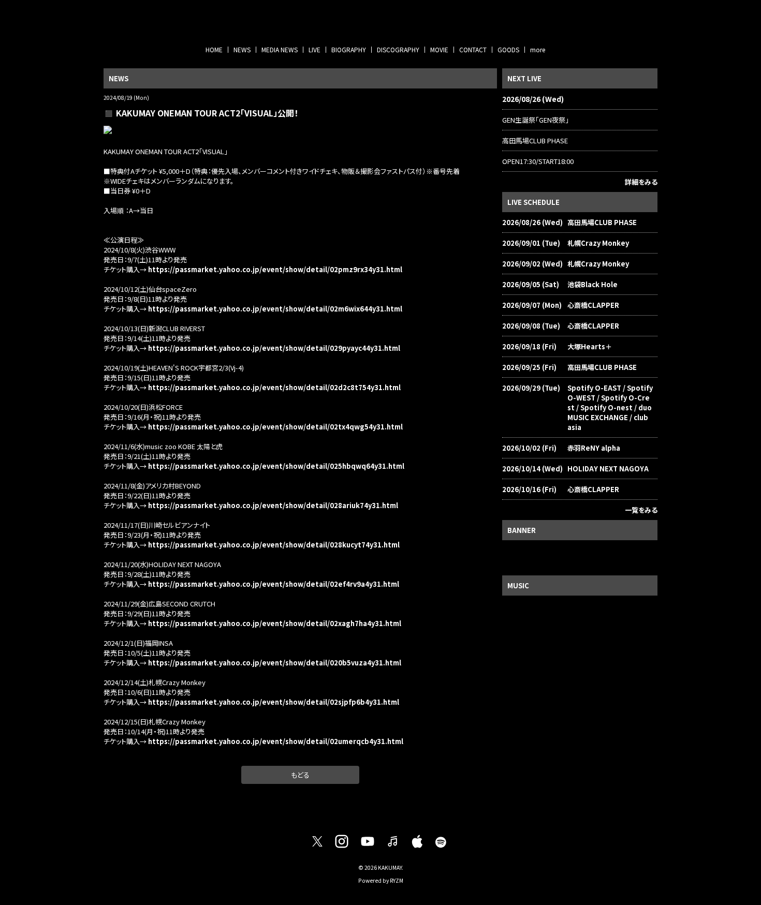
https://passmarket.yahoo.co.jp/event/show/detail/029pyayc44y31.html (274, 348)
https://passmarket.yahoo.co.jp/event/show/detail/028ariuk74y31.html (273, 505)
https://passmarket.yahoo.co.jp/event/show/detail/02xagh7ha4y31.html (274, 623)
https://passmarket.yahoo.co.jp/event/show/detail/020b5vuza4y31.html (274, 662)
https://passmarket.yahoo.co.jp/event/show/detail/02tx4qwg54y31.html (275, 427)
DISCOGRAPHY (398, 49)
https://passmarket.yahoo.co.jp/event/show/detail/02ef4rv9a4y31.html (273, 584)
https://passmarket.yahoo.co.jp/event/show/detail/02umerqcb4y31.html (275, 741)
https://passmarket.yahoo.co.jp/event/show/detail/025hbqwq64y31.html (276, 466)
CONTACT (473, 49)
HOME (214, 49)
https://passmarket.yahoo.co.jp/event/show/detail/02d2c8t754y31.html (274, 387)
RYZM (396, 880)
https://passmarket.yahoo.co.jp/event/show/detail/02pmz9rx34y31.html (275, 269)
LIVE (314, 49)
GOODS (508, 49)
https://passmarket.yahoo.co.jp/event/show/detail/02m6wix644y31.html (274, 309)
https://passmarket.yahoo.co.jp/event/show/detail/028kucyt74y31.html (274, 545)
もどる (300, 775)
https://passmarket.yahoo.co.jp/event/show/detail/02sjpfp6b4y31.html (273, 702)
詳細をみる (641, 182)
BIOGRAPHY (348, 49)
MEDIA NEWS (279, 49)
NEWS (242, 49)
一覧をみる (641, 510)
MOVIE (439, 49)
